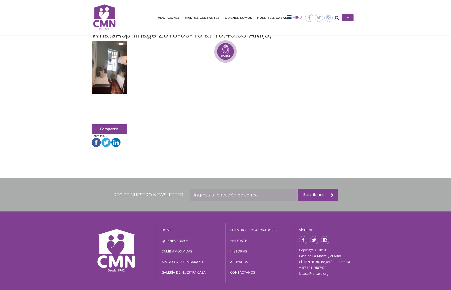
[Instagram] (328, 18)
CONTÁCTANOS (242, 272)
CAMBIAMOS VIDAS (177, 251)
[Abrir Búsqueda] (337, 18)
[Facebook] (309, 18)
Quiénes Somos (238, 17)
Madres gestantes (202, 17)
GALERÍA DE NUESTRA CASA (184, 272)
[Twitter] (319, 18)
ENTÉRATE (238, 240)
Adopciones (169, 17)
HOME (166, 230)
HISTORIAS (238, 251)
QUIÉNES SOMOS (175, 240)
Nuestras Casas (272, 17)
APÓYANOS (239, 262)
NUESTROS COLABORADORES (253, 230)
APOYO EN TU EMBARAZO (182, 262)
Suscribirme (314, 194)
